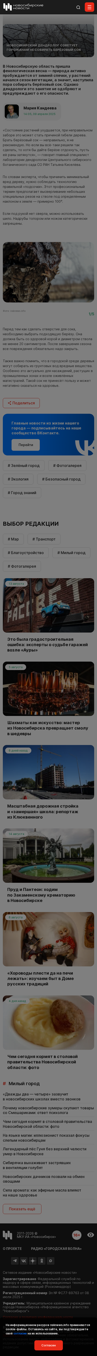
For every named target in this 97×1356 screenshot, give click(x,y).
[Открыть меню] (89, 7)
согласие (20, 1333)
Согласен (48, 1345)
